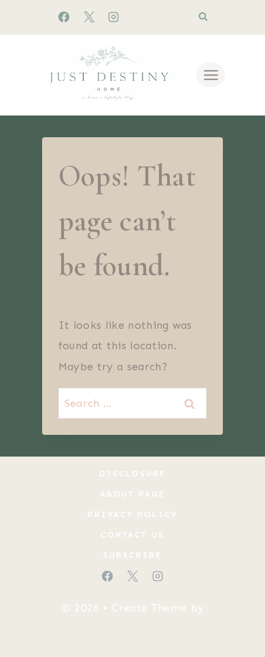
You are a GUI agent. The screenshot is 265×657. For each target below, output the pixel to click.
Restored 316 (132, 628)
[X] (89, 17)
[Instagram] (113, 17)
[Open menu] (210, 75)
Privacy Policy (132, 514)
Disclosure (132, 473)
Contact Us (132, 534)
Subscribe (132, 555)
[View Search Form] (203, 17)
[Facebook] (64, 17)
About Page (132, 494)
